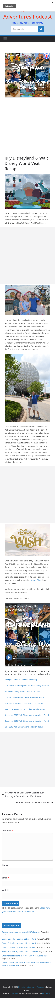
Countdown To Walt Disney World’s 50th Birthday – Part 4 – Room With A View (24, 794)
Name (6, 865)
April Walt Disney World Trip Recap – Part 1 (23, 691)
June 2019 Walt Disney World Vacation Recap (24, 727)
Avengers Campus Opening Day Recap (21, 679)
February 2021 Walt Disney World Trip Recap (24, 703)
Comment (7, 830)
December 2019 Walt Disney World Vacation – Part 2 (27, 721)
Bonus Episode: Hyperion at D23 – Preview (20, 951)
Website (6, 890)
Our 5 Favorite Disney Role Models (33, 802)
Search (41, 29)
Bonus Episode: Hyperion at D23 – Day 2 (19, 943)
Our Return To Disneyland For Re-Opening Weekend (27, 685)
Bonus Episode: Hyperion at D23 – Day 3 (19, 939)
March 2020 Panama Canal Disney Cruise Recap (25, 709)
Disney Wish (35, 580)
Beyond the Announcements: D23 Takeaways (21, 932)
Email (5, 877)
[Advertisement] (27, 126)
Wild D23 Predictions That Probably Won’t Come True (24, 956)
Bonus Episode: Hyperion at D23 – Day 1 (19, 947)
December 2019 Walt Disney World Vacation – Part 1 (27, 715)
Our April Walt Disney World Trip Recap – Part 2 (25, 697)
